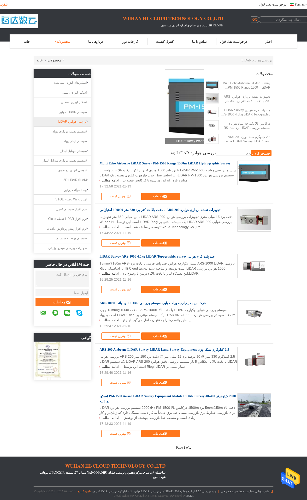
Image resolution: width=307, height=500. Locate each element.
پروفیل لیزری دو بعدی (72, 170)
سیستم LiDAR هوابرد (72, 112)
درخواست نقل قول (272, 4)
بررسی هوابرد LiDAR (72, 121)
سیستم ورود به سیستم (71, 238)
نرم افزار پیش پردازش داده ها (67, 228)
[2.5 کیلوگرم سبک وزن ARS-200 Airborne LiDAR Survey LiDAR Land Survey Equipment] (212, 139)
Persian (300, 4)
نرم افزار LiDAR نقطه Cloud (67, 219)
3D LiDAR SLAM (75, 180)
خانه (27, 41)
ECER (190, 495)
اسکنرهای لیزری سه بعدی (70, 82)
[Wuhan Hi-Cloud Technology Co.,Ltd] (26, 21)
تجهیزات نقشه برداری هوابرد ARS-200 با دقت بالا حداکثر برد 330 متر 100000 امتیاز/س (247, 99)
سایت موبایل (262, 491)
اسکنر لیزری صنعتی (74, 102)
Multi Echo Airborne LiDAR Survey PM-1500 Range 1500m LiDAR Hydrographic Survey (246, 85)
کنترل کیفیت (165, 41)
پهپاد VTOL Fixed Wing (71, 199)
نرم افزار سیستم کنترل (71, 209)
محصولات (63, 41)
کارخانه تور (130, 41)
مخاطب (59, 302)
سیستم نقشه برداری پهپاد (70, 131)
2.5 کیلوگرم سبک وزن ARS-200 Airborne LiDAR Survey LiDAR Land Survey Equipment (245, 139)
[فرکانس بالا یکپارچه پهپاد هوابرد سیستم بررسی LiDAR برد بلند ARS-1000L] (212, 125)
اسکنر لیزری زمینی (74, 92)
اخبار (268, 41)
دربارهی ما (95, 41)
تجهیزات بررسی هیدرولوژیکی (67, 248)
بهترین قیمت (118, 196)
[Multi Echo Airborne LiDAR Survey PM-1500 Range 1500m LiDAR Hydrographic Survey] (212, 85)
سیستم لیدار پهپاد (75, 141)
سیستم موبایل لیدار (74, 151)
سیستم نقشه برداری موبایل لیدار (65, 160)
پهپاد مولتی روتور (75, 190)
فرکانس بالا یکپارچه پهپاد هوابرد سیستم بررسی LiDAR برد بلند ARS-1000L (246, 126)
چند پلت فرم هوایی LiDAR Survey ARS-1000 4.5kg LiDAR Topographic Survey (245, 112)
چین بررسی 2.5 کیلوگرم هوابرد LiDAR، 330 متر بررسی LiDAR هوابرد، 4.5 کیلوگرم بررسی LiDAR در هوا (154, 491)
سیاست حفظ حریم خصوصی (237, 491)
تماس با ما (199, 41)
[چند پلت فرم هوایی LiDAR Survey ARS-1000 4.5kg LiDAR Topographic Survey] (212, 112)
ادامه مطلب (110, 180)
